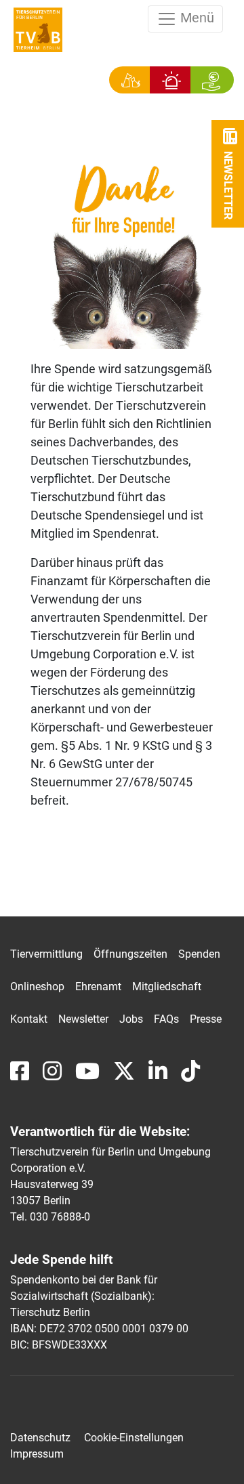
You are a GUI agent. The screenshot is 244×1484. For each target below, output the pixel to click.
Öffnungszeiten (130, 954)
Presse (206, 1019)
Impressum (37, 1453)
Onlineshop (37, 986)
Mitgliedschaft (166, 986)
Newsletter (83, 1019)
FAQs (166, 1019)
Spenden (199, 954)
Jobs (131, 1019)
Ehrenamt (98, 986)
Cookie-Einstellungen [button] (134, 1437)
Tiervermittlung (46, 954)
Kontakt (28, 1019)
